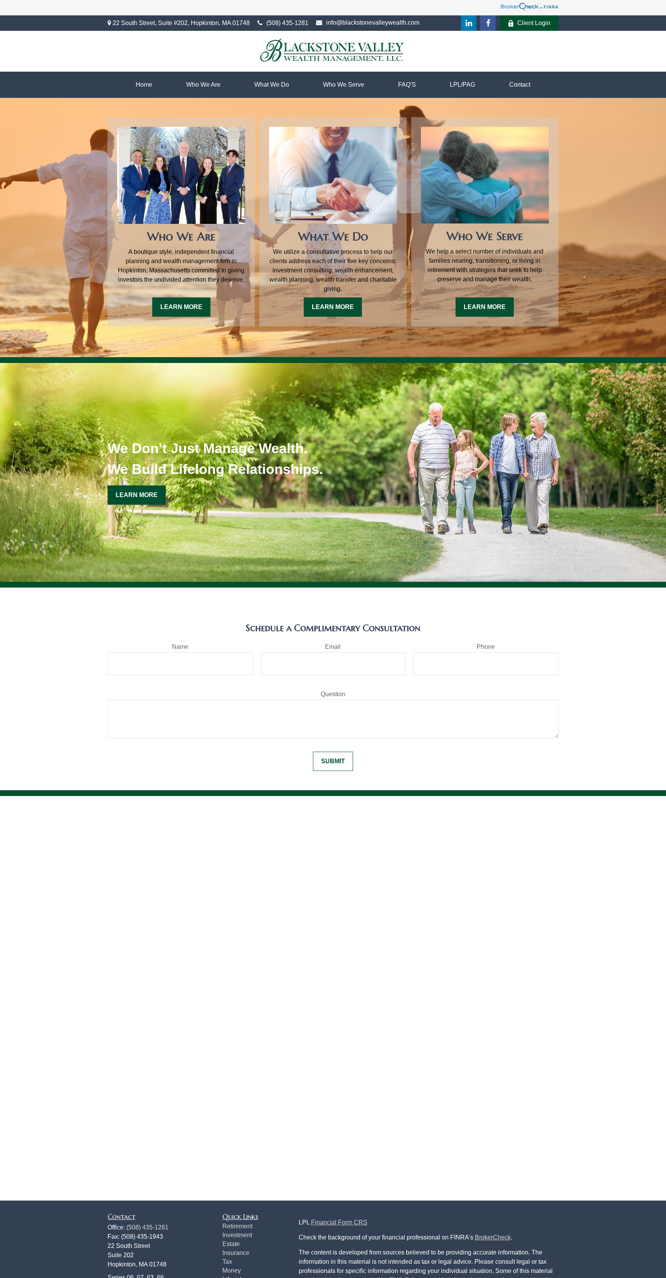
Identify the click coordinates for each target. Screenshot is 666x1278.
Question (333, 694)
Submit (333, 761)
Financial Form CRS (339, 1222)
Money (231, 1270)
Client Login (533, 23)
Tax (227, 1261)
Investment (237, 1235)
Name (180, 646)
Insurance (235, 1252)
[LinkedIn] (468, 23)
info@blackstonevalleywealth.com (372, 22)
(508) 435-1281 (287, 23)
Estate (231, 1244)
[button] (143, 85)
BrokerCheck (493, 1237)
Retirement (237, 1226)
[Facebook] (488, 23)
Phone (486, 646)
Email (333, 646)
